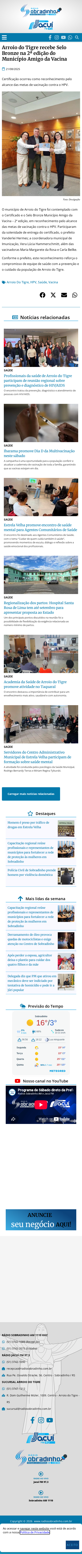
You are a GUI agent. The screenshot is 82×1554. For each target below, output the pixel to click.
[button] (4, 37)
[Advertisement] (41, 1167)
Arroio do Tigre (18, 282)
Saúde (42, 282)
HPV (33, 282)
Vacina (53, 282)
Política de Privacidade (35, 1532)
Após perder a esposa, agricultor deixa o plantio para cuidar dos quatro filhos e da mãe (30, 959)
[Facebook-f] (50, 37)
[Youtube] (63, 37)
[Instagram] (56, 37)
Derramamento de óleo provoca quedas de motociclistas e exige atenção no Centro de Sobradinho (31, 939)
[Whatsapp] (70, 37)
